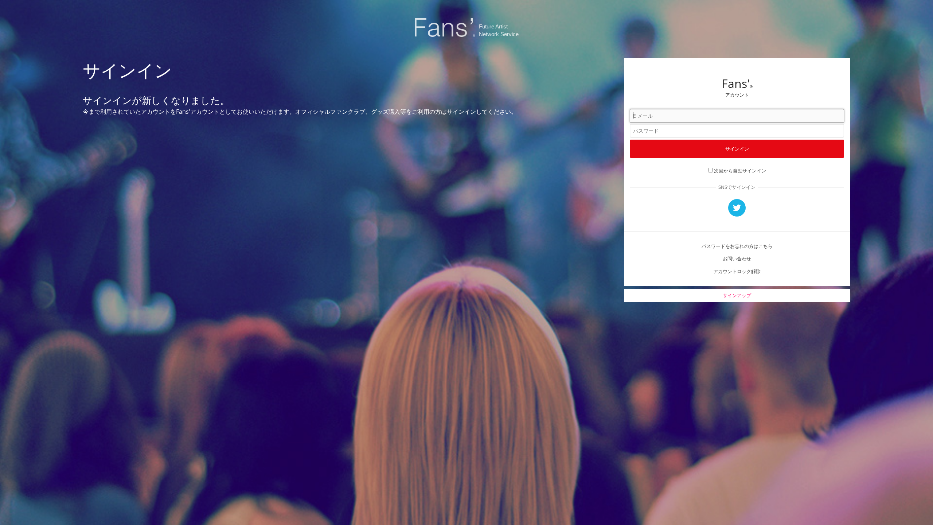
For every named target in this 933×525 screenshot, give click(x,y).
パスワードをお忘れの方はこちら (737, 246)
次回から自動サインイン (740, 170)
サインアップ (737, 295)
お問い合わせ (737, 258)
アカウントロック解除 (737, 271)
